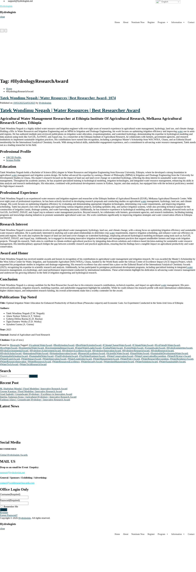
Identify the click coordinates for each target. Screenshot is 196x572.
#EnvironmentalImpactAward (59, 348)
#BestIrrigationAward (63, 345)
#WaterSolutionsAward (146, 361)
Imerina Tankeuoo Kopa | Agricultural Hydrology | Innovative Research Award (38, 397)
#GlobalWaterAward (113, 348)
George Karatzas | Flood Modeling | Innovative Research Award (31, 391)
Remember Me (11, 506)
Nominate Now (138, 22)
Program (161, 22)
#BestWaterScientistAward (88, 345)
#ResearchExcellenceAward (91, 353)
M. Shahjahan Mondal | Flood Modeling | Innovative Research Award (33, 388)
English (164, 2)
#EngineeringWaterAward (31, 348)
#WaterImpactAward (31, 359)
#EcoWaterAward (8, 348)
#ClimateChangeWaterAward (117, 345)
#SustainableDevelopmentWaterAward (169, 353)
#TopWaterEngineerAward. (92, 356)
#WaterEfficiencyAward (179, 356)
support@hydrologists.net (12, 472)
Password (10, 500)
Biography (15, 345)
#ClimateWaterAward (142, 345)
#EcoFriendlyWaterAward (167, 345)
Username (10, 494)
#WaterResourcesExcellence (66, 361)
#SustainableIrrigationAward (14, 356)
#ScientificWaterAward (117, 353)
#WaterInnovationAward (54, 359)
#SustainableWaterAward (41, 356)
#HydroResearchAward (162, 350)
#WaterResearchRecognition (155, 359)
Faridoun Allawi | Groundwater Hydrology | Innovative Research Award (35, 399)
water (180, 131)
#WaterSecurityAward (91, 361)
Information (176, 22)
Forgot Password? (8, 515)
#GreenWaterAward (133, 348)
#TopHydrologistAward (66, 356)
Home (117, 22)
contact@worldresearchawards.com (17, 483)
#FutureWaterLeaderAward (88, 348)
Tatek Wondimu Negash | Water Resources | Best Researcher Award (70, 110)
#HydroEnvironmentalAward (14, 350)
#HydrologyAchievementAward (45, 350)
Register (151, 22)
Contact (191, 22)
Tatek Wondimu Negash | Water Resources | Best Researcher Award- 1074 (58, 98)
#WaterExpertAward (10, 359)
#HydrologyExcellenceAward (76, 350)
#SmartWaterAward (139, 353)
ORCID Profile (14, 157)
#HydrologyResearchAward (135, 350)
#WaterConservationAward (120, 356)
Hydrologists (6, 6)
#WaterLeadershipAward (80, 359)
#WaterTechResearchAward (33, 364)
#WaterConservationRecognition (150, 356)
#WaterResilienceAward (181, 359)
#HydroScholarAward (10, 353)
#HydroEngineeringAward (179, 348)
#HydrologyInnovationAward (106, 350)
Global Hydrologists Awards (14, 455)
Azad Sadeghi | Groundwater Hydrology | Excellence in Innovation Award (36, 394)
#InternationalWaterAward (35, 353)
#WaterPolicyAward (130, 359)
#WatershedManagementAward (119, 361)
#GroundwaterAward (155, 348)
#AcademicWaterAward (40, 345)
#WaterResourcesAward (39, 361)
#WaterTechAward (9, 364)
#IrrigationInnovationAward (63, 353)
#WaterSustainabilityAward (172, 361)
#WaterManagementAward (106, 359)
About (125, 22)
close (2, 16)
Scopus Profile (13, 160)
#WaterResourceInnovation (13, 361)
